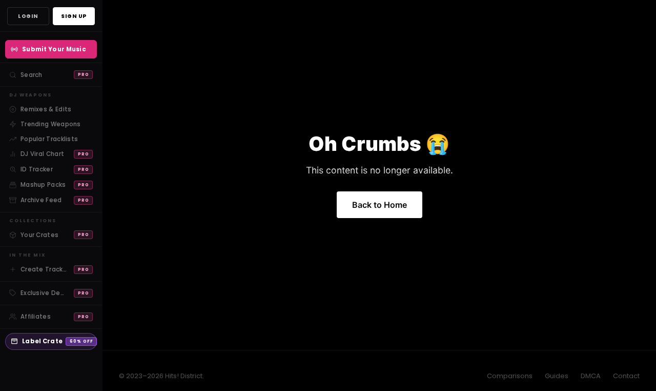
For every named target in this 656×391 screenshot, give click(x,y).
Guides (556, 376)
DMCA (591, 376)
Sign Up (74, 16)
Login (28, 16)
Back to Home (379, 205)
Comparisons (509, 376)
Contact (626, 376)
